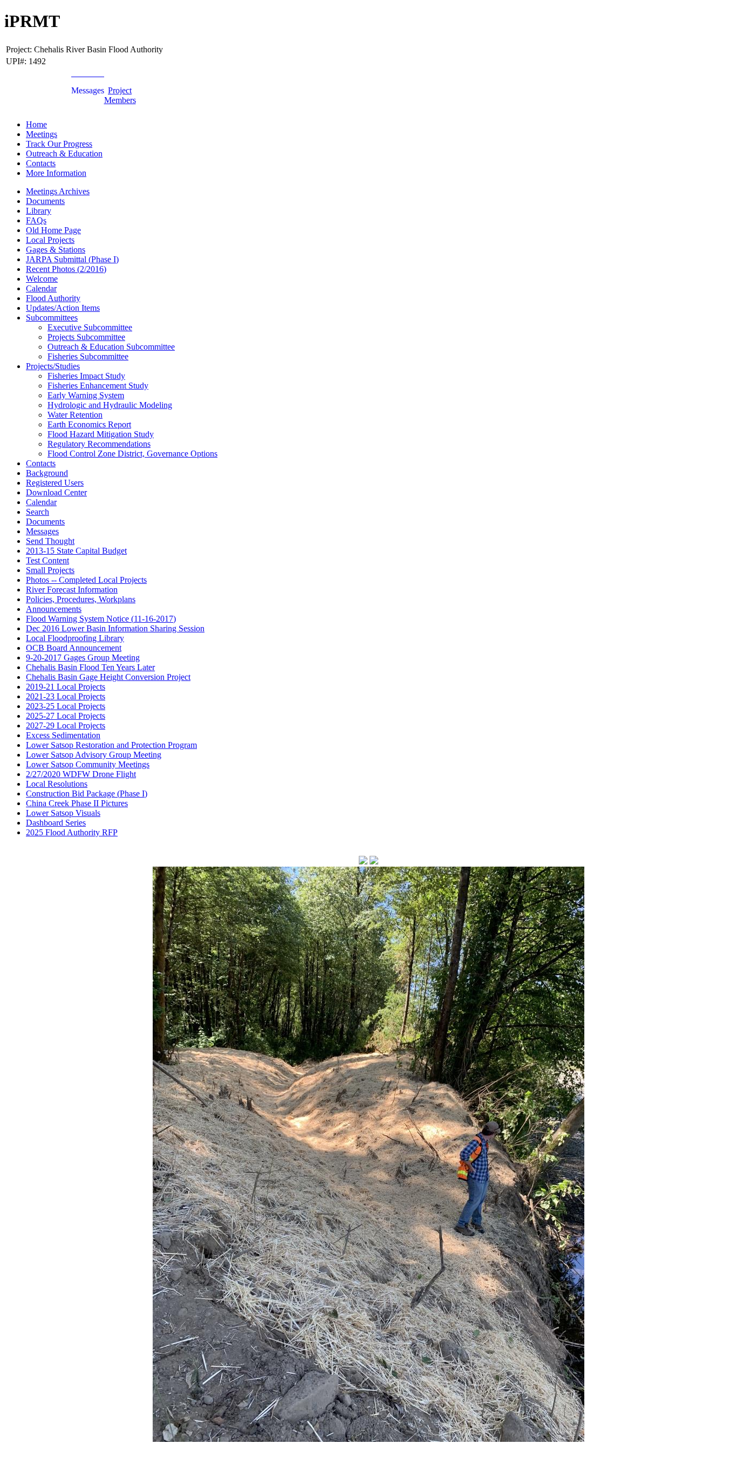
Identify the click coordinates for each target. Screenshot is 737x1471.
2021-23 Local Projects (65, 696)
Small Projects (50, 570)
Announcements (53, 609)
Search (37, 511)
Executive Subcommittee (89, 327)
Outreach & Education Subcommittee (111, 346)
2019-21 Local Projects (65, 686)
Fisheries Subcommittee (87, 356)
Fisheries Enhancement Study (97, 385)
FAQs (36, 220)
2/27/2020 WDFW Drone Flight (81, 774)
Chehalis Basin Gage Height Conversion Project (108, 677)
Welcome (42, 278)
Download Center (56, 492)
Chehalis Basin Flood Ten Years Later (90, 667)
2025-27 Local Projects (65, 715)
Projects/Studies (53, 366)
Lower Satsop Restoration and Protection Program (111, 745)
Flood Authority (53, 298)
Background (47, 473)
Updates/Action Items (63, 307)
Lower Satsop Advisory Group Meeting (93, 754)
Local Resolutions (56, 783)
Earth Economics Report (89, 424)
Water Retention (75, 414)
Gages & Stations (55, 249)
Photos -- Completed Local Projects (86, 579)
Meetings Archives (58, 191)
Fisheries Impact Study (86, 375)
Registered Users (55, 482)
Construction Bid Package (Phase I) (86, 793)
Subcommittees (52, 317)
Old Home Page (53, 230)
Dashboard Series (56, 822)
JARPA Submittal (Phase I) (72, 259)
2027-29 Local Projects (65, 725)
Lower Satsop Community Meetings (87, 764)
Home (36, 124)
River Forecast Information (72, 589)
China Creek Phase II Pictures (77, 803)
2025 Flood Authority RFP (72, 832)
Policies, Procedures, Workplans (80, 599)
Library (38, 210)
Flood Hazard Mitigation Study (100, 434)
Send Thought (50, 541)
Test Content (47, 560)
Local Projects (50, 239)
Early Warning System (85, 395)
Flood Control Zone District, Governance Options (132, 453)
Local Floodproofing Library (75, 638)
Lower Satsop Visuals (63, 813)
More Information (56, 173)
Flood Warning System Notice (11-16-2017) (101, 618)
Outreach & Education (64, 153)
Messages (42, 531)
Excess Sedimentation (63, 735)
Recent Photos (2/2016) (66, 269)
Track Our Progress (59, 143)
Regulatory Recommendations (99, 443)
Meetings (41, 134)
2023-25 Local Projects (65, 706)
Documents (45, 201)
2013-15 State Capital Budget (76, 550)
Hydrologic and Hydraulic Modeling (109, 405)
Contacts (41, 163)
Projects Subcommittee (86, 337)
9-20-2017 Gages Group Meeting (83, 657)
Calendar (41, 288)
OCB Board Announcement (73, 647)
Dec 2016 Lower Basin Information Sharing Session (115, 628)
